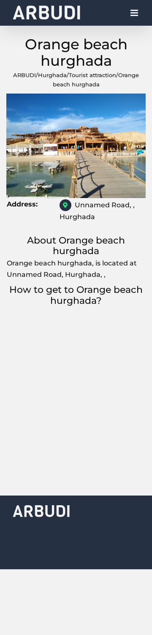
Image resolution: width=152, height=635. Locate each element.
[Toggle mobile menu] (134, 14)
